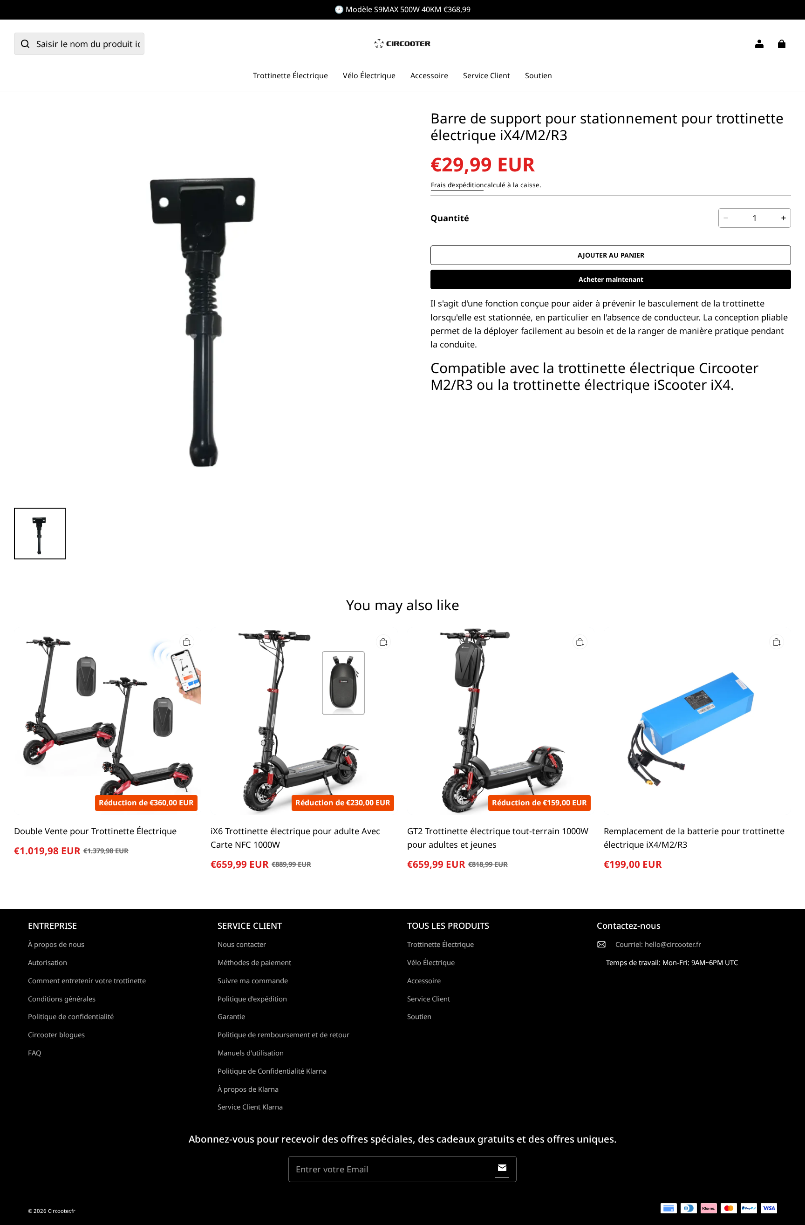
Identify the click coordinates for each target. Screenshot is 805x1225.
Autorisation (47, 962)
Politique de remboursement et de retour (283, 1034)
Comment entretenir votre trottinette (87, 980)
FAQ (34, 1052)
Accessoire (429, 75)
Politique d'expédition (252, 998)
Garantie (231, 1016)
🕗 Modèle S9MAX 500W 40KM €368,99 (402, 9)
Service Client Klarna (250, 1106)
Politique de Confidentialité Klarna (272, 1070)
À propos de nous (56, 944)
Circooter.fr (61, 1210)
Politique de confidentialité (71, 1016)
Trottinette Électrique (290, 75)
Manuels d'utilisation (251, 1052)
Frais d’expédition (457, 184)
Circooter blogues (56, 1034)
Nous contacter (242, 944)
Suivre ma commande (253, 980)
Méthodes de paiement (254, 962)
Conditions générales (62, 998)
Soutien (538, 75)
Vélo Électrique (369, 75)
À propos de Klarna (248, 1089)
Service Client (486, 75)
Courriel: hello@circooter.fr (658, 944)
